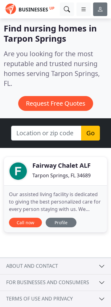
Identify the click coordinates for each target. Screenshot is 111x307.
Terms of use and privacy (39, 298)
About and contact (32, 266)
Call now (25, 222)
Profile (61, 222)
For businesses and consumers (47, 282)
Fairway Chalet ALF (61, 165)
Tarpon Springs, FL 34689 (61, 175)
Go (90, 133)
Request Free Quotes (55, 103)
